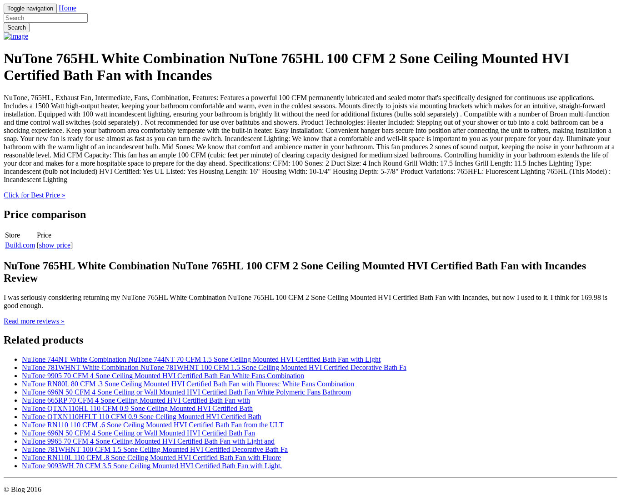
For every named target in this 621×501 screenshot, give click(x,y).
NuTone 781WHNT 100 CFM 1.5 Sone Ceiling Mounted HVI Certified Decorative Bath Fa (155, 449)
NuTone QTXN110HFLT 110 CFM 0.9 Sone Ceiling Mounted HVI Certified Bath (141, 416)
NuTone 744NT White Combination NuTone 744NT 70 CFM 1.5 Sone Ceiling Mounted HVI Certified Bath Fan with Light (201, 359)
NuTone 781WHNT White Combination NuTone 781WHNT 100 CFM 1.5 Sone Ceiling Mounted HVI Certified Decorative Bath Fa (214, 367)
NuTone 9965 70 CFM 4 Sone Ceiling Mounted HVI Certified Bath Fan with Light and (148, 441)
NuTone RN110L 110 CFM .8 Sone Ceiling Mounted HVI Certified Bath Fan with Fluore (151, 457)
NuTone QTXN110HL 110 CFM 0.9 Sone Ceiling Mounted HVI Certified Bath (137, 408)
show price (54, 245)
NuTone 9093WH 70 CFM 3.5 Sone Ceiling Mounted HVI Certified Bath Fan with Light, (152, 466)
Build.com (20, 245)
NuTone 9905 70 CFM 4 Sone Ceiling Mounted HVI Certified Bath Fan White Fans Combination (163, 376)
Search (16, 27)
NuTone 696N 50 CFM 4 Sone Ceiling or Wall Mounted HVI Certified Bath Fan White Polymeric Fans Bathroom (186, 392)
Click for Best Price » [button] (34, 195)
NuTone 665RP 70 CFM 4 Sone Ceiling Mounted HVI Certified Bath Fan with (136, 400)
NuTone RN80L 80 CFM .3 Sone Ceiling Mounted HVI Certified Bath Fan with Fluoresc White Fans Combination (188, 384)
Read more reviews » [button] (34, 321)
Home (67, 8)
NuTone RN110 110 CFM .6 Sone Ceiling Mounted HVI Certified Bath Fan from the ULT (153, 425)
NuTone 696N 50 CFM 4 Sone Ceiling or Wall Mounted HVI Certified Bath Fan (138, 433)
